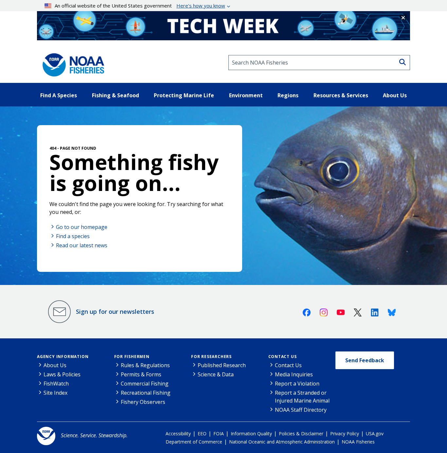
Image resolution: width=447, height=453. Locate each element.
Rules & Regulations (145, 365)
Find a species (73, 236)
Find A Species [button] (58, 95)
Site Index (55, 392)
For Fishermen (132, 356)
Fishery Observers (143, 402)
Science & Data (216, 374)
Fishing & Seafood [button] (115, 95)
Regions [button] (287, 95)
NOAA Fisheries (358, 442)
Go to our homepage (81, 227)
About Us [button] (395, 95)
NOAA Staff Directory (301, 409)
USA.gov (375, 433)
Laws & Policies (62, 374)
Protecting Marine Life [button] (184, 95)
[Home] (71, 62)
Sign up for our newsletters (115, 311)
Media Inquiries (294, 374)
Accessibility (178, 433)
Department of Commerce (194, 442)
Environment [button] (246, 95)
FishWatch (56, 383)
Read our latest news (81, 245)
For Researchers (211, 356)
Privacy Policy (344, 433)
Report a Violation (297, 383)
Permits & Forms (141, 374)
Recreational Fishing (145, 392)
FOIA (218, 433)
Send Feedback (364, 360)
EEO (202, 433)
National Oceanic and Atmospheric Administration (282, 442)
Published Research (222, 365)
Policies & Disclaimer (301, 433)
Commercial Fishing (145, 383)
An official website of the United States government (140, 5)
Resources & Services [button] (340, 95)
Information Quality (251, 433)
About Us (55, 365)
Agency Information (62, 356)
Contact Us (282, 356)
